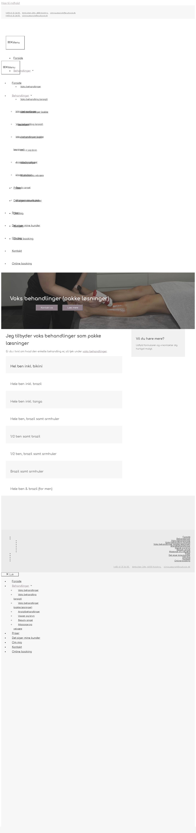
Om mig (17, 238)
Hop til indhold (10, 3)
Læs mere (72, 308)
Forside (16, 83)
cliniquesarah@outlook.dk (63, 13)
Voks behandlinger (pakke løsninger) (172, 544)
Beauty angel (23, 188)
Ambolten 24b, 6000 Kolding (35, 13)
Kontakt (17, 251)
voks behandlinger (95, 351)
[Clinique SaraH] (17, 58)
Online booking (22, 263)
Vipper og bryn (28, 150)
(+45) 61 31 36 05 (13, 13)
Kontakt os (47, 308)
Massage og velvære (27, 200)
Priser (15, 213)
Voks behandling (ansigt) (34, 99)
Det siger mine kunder (26, 225)
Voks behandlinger (30, 87)
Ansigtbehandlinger (27, 162)
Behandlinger (22, 71)
